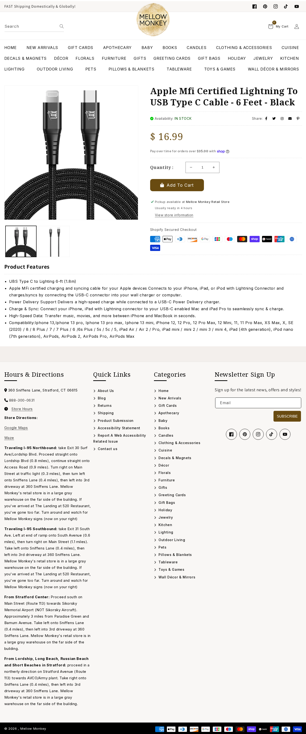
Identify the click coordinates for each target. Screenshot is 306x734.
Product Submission (115, 421)
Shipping (105, 413)
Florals (164, 473)
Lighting (165, 532)
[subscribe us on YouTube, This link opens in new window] (296, 6)
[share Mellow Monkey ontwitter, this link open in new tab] (274, 118)
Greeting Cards (172, 495)
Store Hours (22, 409)
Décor (163, 465)
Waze (9, 437)
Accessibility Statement (118, 428)
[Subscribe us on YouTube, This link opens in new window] (285, 434)
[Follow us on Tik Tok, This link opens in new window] (286, 6)
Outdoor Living (171, 540)
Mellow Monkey (33, 728)
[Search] (62, 26)
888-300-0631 (22, 400)
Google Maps (16, 427)
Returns (104, 405)
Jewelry (165, 517)
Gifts (162, 487)
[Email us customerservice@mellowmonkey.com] (290, 118)
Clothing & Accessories (179, 443)
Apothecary (168, 413)
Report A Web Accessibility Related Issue (119, 438)
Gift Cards (167, 405)
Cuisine (165, 450)
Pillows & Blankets (175, 555)
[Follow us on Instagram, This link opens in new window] (275, 6)
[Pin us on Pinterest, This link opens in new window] (265, 6)
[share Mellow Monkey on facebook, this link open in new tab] (266, 118)
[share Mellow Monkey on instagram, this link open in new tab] (282, 118)
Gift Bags (166, 502)
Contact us (107, 449)
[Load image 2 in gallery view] (54, 241)
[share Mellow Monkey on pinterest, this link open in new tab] (298, 118)
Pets (162, 547)
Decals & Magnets (174, 458)
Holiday (165, 510)
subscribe (287, 416)
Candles (165, 435)
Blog (101, 398)
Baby (163, 421)
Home (163, 391)
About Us (105, 391)
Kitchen (165, 525)
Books (163, 428)
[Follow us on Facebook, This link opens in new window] (254, 6)
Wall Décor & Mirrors (176, 577)
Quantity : (162, 167)
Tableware (168, 562)
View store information (174, 215)
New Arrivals (169, 398)
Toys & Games (171, 569)
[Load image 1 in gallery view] (21, 241)
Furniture (166, 480)
